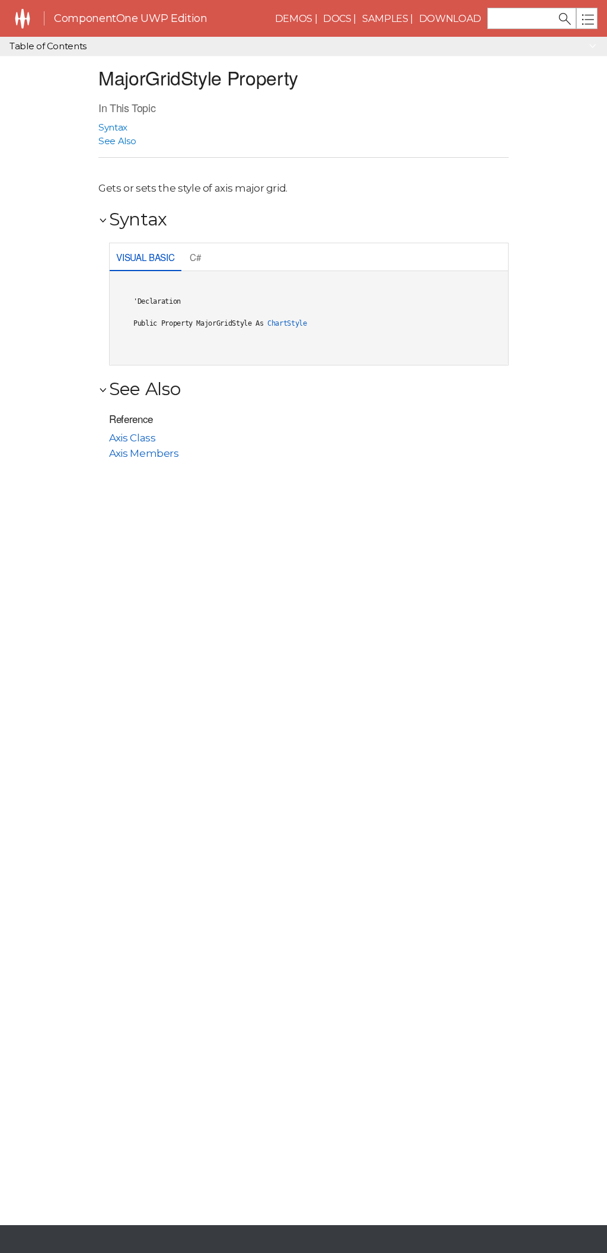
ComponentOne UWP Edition (130, 18)
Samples (385, 18)
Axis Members (144, 453)
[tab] (145, 258)
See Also (117, 141)
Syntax (112, 127)
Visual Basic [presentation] (145, 256)
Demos (293, 18)
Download (450, 18)
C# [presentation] (195, 256)
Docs (337, 18)
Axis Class (132, 438)
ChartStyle (286, 323)
